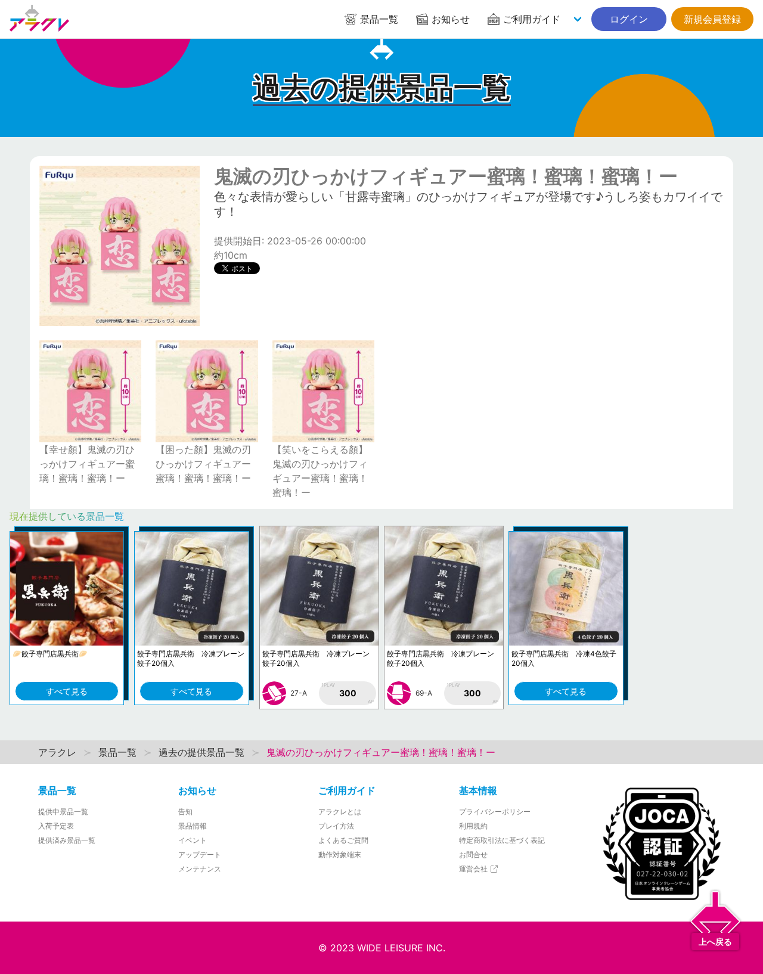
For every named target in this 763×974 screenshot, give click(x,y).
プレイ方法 (336, 825)
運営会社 (474, 868)
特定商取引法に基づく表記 (502, 840)
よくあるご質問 (343, 840)
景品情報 (192, 825)
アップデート (199, 854)
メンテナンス (199, 868)
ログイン (629, 19)
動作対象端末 (339, 854)
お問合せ (473, 854)
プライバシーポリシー (495, 811)
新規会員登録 (712, 19)
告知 (185, 811)
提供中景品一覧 (63, 811)
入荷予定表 (56, 825)
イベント (192, 840)
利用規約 (473, 825)
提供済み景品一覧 (66, 840)
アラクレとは (339, 811)
